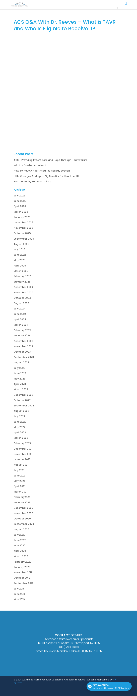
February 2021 (22, 497)
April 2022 (20, 432)
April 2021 (19, 486)
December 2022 (23, 395)
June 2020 (20, 540)
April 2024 (20, 319)
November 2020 (23, 513)
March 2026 (21, 211)
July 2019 (19, 588)
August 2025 (21, 244)
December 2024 (23, 287)
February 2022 (22, 443)
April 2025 (20, 265)
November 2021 (23, 454)
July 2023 (19, 368)
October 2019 (22, 577)
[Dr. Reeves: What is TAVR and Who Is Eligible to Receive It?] (68, 89)
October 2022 (22, 400)
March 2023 (21, 389)
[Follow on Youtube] (114, 691)
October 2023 (22, 351)
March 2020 (21, 556)
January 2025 (22, 281)
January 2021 (22, 502)
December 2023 (23, 341)
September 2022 (24, 405)
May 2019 (19, 599)
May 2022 (19, 427)
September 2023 (24, 357)
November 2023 (23, 346)
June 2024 (20, 314)
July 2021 (19, 470)
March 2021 (20, 491)
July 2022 (19, 416)
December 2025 (23, 222)
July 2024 (19, 308)
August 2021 (21, 464)
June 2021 (20, 475)
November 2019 (23, 572)
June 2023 (20, 373)
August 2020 (21, 529)
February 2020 (22, 561)
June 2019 (20, 594)
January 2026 (22, 217)
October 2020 (22, 518)
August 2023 (21, 362)
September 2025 (24, 238)
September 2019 (23, 583)
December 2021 (23, 448)
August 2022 (21, 411)
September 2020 (24, 524)
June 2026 (20, 201)
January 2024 (22, 335)
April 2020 (20, 551)
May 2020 (19, 545)
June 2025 (20, 254)
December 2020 (23, 508)
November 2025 (23, 228)
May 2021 (19, 481)
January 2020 (22, 567)
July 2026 (19, 195)
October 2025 (22, 233)
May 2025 (19, 260)
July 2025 (19, 249)
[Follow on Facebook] (107, 691)
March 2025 (21, 271)
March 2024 (21, 325)
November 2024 (23, 292)
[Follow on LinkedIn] (120, 691)
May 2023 (19, 378)
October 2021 (22, 459)
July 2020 (19, 535)
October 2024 (22, 298)
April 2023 (20, 384)
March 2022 (21, 438)
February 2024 (22, 330)
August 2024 (21, 303)
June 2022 (20, 421)
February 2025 (22, 276)
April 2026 (20, 206)
